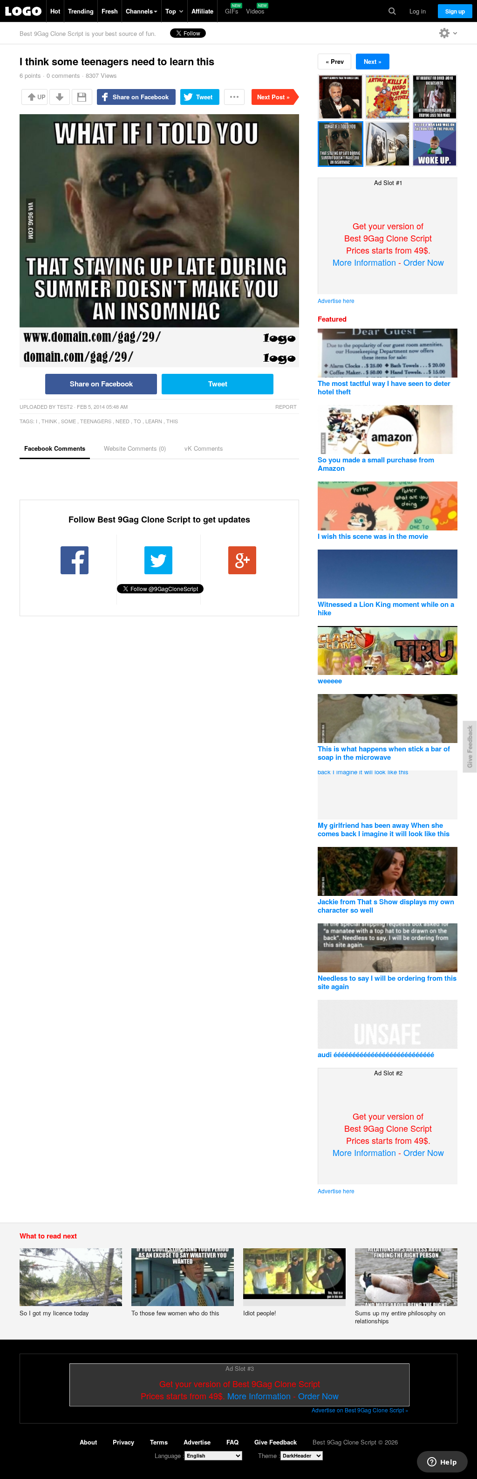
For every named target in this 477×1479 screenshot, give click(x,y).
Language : (169, 1455)
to (137, 421)
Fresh (110, 11)
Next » (373, 61)
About (88, 1442)
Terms (159, 1442)
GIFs (231, 11)
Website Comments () (135, 448)
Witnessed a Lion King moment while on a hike (386, 608)
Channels (139, 11)
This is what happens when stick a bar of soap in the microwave (384, 752)
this (172, 421)
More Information (364, 262)
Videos (255, 11)
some (68, 421)
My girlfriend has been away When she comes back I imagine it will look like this (384, 829)
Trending (81, 11)
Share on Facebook (141, 96)
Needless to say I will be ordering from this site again (387, 982)
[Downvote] (59, 97)
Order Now (423, 262)
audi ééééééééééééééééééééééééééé (376, 1054)
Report (286, 406)
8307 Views (101, 75)
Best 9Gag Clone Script (23, 11)
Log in (417, 11)
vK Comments (203, 448)
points (30, 75)
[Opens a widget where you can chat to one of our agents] (442, 1462)
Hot (55, 11)
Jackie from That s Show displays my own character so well (386, 905)
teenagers (95, 421)
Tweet (204, 96)
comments (63, 75)
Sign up (455, 11)
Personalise (448, 33)
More (234, 97)
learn (153, 421)
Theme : (269, 1455)
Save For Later (82, 97)
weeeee (330, 680)
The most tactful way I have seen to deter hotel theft (384, 387)
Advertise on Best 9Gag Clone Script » (360, 1410)
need (122, 421)
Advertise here (336, 300)
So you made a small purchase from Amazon (376, 463)
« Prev (335, 61)
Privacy (123, 1442)
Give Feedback (275, 1442)
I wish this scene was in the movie (373, 536)
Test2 (65, 406)
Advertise (197, 1442)
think (49, 421)
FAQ (232, 1442)
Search (392, 11)
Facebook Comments (54, 448)
